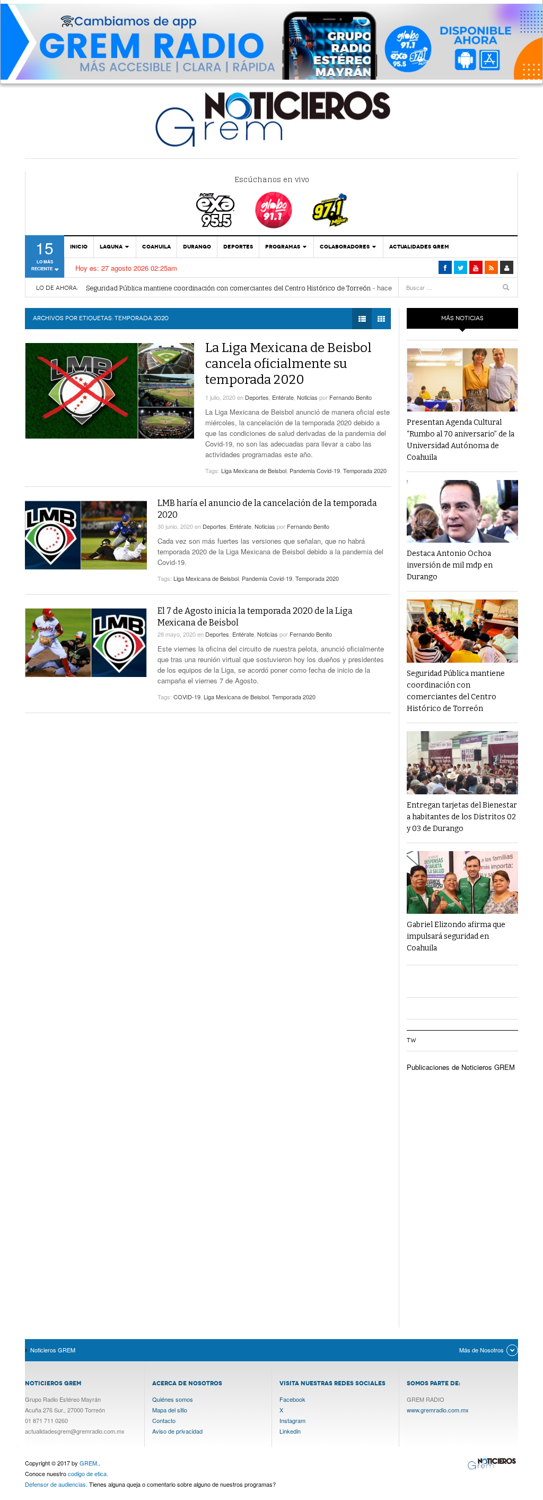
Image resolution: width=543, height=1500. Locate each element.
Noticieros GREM (271, 118)
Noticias (307, 397)
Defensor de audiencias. (56, 1484)
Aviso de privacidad (177, 1431)
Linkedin (290, 1431)
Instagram (292, 1420)
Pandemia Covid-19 (315, 470)
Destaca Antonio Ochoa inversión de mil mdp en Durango (450, 565)
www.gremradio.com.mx (438, 1409)
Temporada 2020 (365, 470)
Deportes (238, 246)
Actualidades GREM (419, 246)
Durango (197, 246)
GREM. (89, 1463)
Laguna (111, 246)
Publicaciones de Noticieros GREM (461, 1067)
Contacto (164, 1420)
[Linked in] (476, 267)
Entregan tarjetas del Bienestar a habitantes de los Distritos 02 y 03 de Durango (462, 817)
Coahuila (156, 246)
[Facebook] (445, 267)
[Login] (506, 267)
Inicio (78, 246)
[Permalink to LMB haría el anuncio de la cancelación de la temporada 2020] (86, 535)
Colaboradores (345, 246)
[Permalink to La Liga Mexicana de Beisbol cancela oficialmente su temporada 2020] (110, 391)
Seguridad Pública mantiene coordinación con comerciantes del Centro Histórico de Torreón (228, 288)
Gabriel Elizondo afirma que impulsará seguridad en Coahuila (456, 936)
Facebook (292, 1399)
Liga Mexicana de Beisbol (253, 470)
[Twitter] (460, 267)
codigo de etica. (88, 1473)
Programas (282, 246)
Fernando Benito (350, 397)
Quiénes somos (172, 1399)
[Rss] (491, 267)
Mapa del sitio (169, 1409)
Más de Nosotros (481, 1349)
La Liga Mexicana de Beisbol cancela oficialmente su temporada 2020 (288, 363)
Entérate (283, 397)
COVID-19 (186, 696)
